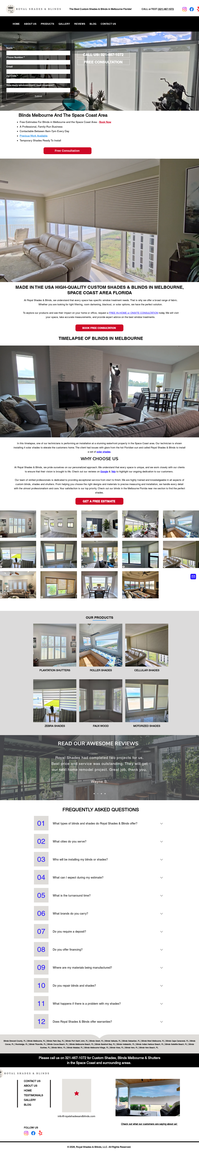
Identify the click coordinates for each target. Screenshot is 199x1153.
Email (9, 66)
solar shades (104, 451)
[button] (47, 23)
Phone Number (15, 57)
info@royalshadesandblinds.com (76, 1116)
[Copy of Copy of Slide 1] (101, 793)
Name (10, 48)
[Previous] (35, 769)
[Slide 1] (94, 793)
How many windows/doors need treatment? (30, 85)
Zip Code (12, 76)
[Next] (164, 769)
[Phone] (193, 576)
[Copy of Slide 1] (97, 793)
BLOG (27, 1104)
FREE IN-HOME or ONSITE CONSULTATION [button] (133, 312)
